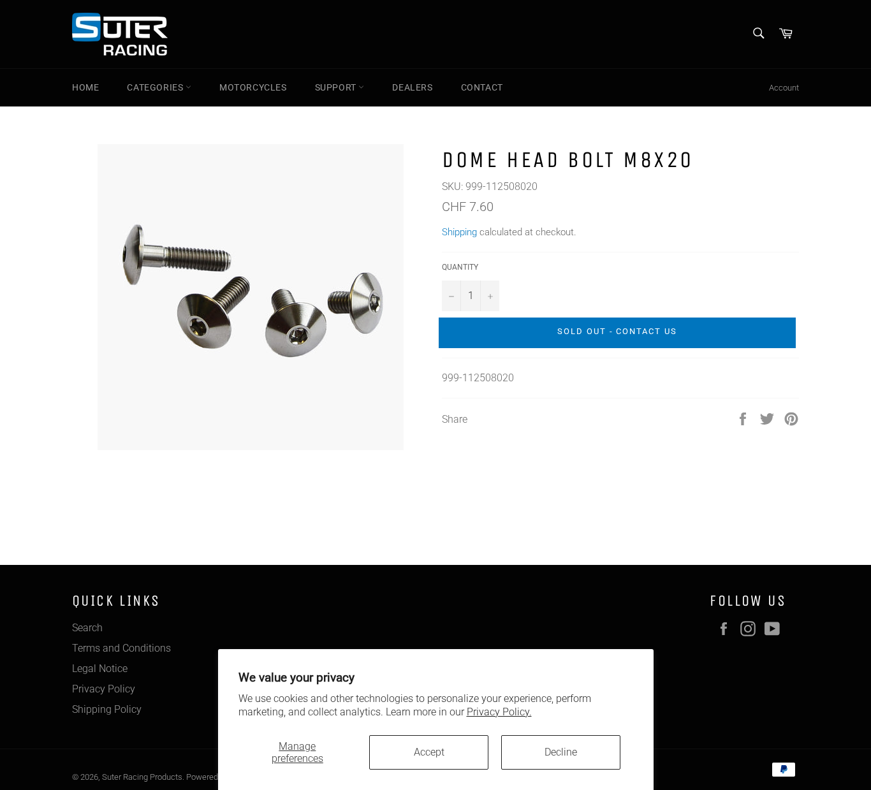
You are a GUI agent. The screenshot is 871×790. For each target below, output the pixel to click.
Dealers (412, 87)
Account (784, 87)
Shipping (459, 232)
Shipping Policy (107, 709)
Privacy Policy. (499, 712)
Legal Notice (100, 668)
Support (337, 87)
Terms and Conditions (121, 648)
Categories (156, 87)
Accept (429, 752)
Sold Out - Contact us (617, 331)
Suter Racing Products (142, 777)
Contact (482, 87)
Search (87, 628)
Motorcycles (253, 87)
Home (85, 87)
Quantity (460, 267)
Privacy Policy (103, 689)
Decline (561, 752)
